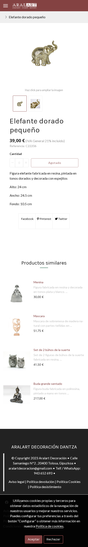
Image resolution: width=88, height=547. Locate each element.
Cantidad (16, 154)
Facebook (27, 219)
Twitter (62, 219)
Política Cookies (69, 482)
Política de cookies (49, 526)
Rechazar (53, 539)
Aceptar (34, 539)
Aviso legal (16, 482)
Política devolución (40, 482)
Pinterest (45, 219)
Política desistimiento (45, 487)
